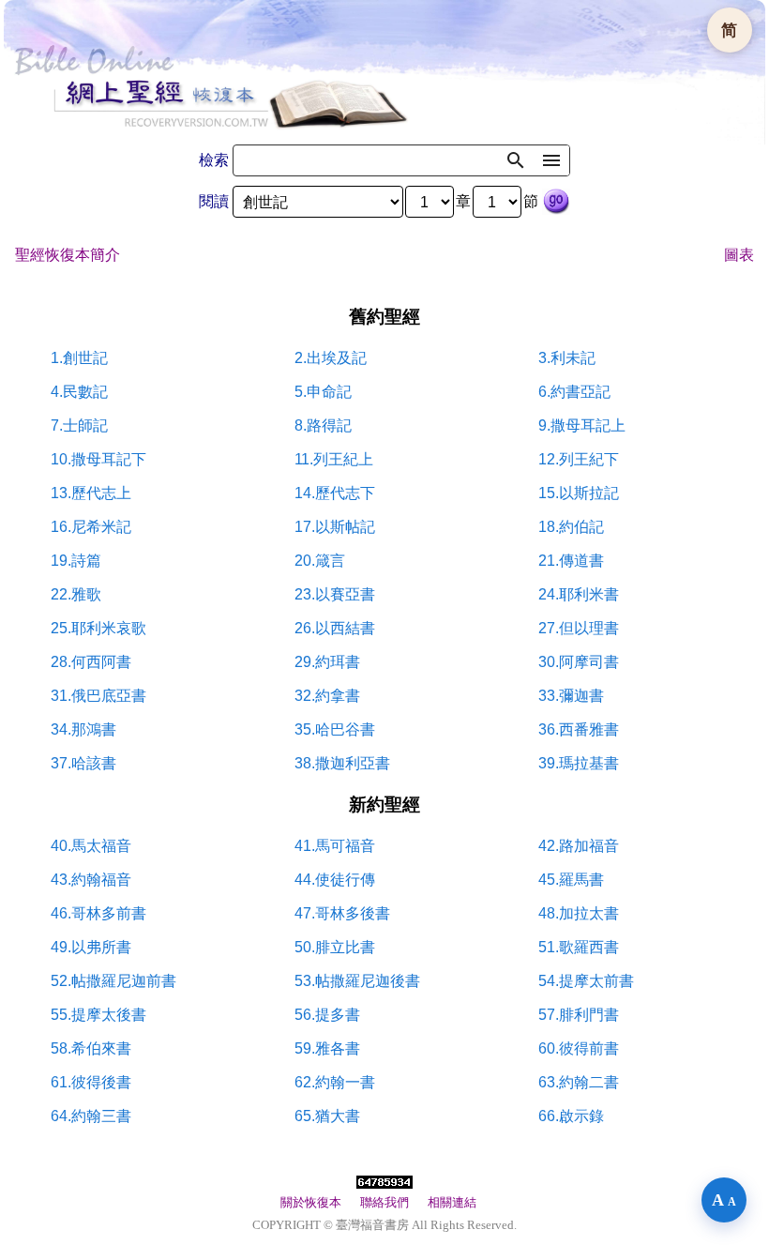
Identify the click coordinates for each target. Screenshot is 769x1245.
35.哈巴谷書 (334, 729)
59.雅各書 (327, 1048)
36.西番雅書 (578, 729)
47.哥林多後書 (342, 913)
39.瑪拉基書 (578, 763)
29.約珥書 (327, 662)
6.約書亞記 (574, 392)
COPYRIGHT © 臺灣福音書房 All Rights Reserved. (384, 1225)
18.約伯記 (571, 527)
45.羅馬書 (571, 880)
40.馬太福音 (91, 846)
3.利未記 (567, 358)
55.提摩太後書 (98, 1015)
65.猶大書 (327, 1116)
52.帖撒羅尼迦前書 (113, 981)
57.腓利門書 (578, 1015)
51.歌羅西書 (578, 947)
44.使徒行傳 (334, 880)
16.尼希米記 (91, 527)
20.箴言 (319, 561)
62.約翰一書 (334, 1082)
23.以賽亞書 (334, 594)
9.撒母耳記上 (582, 425)
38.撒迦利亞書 (342, 763)
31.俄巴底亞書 (98, 696)
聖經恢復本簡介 (67, 255)
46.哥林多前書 (98, 913)
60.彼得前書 (578, 1048)
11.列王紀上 (333, 459)
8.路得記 (323, 425)
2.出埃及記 (330, 358)
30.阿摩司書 (578, 662)
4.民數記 (79, 392)
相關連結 (452, 1202)
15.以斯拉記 (578, 493)
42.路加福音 (578, 846)
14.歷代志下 (334, 493)
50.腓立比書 (334, 947)
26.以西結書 (334, 628)
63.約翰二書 (578, 1082)
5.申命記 (323, 392)
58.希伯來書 (91, 1048)
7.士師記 (79, 425)
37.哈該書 (83, 763)
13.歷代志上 (91, 493)
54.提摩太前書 (586, 981)
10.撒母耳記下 (98, 459)
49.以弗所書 (91, 947)
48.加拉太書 (578, 913)
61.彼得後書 (91, 1082)
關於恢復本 (310, 1202)
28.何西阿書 (91, 662)
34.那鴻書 (83, 729)
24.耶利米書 (578, 594)
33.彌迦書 (571, 696)
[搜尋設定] (551, 160)
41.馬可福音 (334, 846)
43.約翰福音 (91, 880)
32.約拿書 (327, 696)
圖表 (739, 255)
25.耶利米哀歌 (98, 628)
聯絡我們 (384, 1202)
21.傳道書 (571, 561)
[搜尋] (516, 160)
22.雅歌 (76, 594)
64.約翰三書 (91, 1116)
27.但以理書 (578, 628)
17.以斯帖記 (334, 527)
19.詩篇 (76, 561)
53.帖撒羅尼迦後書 (357, 981)
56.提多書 (327, 1015)
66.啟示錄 (571, 1116)
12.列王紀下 (578, 459)
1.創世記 (79, 358)
